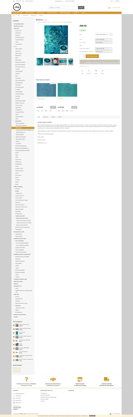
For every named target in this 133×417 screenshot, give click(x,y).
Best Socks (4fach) (20, 64)
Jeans (16, 114)
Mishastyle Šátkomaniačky (22, 150)
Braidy (17, 191)
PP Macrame (18, 214)
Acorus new (18, 31)
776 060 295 (18, 396)
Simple (17, 141)
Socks (16, 177)
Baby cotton (18, 53)
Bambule (17, 259)
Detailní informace (84, 66)
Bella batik (18, 60)
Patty (16, 155)
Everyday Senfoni (19, 37)
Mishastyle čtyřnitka (21, 125)
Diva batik (18, 78)
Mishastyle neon (20, 132)
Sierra (16, 173)
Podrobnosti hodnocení (56, 22)
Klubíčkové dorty (18, 26)
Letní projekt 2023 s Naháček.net (25, 130)
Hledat (81, 7)
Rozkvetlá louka (17, 369)
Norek (17, 153)
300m (42, 111)
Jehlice (17, 268)
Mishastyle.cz (18, 400)
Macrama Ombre (20, 308)
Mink (16, 119)
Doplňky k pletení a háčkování (22, 254)
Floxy (16, 42)
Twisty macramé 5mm (22, 225)
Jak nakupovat (58, 1)
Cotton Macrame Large (21, 200)
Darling (17, 73)
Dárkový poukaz (18, 281)
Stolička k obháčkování (20, 279)
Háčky (17, 266)
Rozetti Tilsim (19, 168)
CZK (111, 1)
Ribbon (17, 310)
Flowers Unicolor (19, 103)
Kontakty (43, 401)
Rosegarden (18, 164)
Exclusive (17, 96)
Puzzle (17, 296)
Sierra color (18, 175)
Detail (53, 107)
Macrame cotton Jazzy (21, 303)
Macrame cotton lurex (21, 207)
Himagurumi (18, 110)
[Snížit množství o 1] (85, 57)
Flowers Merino (19, 40)
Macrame (17, 202)
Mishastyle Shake (20, 139)
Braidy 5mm (19, 193)
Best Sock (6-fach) (20, 67)
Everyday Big (18, 92)
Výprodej (16, 28)
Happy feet (18, 107)
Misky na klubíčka (20, 270)
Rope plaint (18, 229)
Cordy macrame (19, 196)
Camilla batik (19, 71)
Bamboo (17, 301)
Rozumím (92, 415)
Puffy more (18, 162)
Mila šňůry (18, 211)
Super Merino (18, 299)
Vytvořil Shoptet (116, 414)
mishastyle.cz (18, 402)
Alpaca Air (18, 51)
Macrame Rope (19, 209)
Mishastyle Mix (20, 134)
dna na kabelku (19, 241)
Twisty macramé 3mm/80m (23, 220)
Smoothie (18, 144)
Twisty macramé (20, 216)
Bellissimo (18, 33)
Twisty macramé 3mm (22, 218)
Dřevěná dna (18, 234)
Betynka (17, 35)
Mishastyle (18, 121)
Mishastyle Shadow (21, 137)
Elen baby (18, 85)
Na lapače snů (17, 286)
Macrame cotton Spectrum (22, 227)
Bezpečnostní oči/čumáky (22, 257)
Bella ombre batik (20, 62)
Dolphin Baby (19, 83)
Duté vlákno (18, 263)
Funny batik (18, 44)
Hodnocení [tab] (45, 117)
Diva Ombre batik (20, 80)
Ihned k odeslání (20, 123)
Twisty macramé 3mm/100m (23, 223)
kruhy (16, 288)
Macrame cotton (19, 205)
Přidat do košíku (93, 56)
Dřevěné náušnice (20, 261)
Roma (17, 166)
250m (38, 111)
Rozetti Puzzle (19, 171)
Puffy (16, 157)
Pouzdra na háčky (20, 272)
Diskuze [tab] (53, 117)
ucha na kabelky (19, 250)
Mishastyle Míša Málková (21, 148)
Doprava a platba (44, 399)
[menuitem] (17, 13)
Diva (16, 76)
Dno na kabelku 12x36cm (22, 245)
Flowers (17, 98)
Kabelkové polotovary (20, 238)
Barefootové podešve (20, 314)
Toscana (17, 180)
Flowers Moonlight (20, 101)
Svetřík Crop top (17, 368)
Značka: (67, 22)
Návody (16, 284)
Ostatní (17, 277)
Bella (16, 58)
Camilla (17, 69)
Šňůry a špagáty (18, 186)
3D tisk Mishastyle (19, 24)
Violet (17, 182)
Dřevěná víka (18, 236)
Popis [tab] (39, 117)
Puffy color (18, 159)
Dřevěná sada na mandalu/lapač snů (23, 291)
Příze (15, 46)
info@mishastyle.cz (19, 393)
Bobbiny (17, 189)
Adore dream (18, 49)
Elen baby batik (19, 87)
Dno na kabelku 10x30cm (22, 243)
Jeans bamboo (19, 116)
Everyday (17, 89)
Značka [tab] (59, 117)
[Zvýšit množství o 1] (85, 55)
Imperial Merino (19, 112)
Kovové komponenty (20, 252)
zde (88, 416)
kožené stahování (20, 247)
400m (46, 111)
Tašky (16, 275)
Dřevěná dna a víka (19, 232)
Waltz (17, 184)
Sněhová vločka (17, 371)
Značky (16, 317)
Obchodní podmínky (70, 1)
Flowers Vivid (18, 105)
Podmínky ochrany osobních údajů (48, 397)
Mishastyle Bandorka (20, 146)
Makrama (17, 305)
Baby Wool (18, 55)
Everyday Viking (19, 94)
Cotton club (18, 198)
